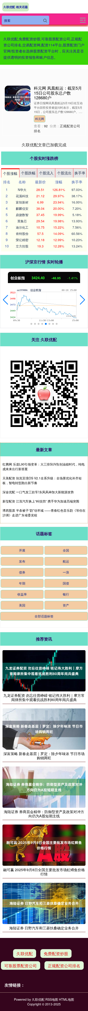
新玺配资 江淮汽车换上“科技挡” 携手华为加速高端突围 (40, 501)
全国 (66, 550)
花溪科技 (22, 196)
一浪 (66, 572)
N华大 (22, 189)
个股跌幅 (28, 172)
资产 (66, 605)
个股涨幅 (10, 173)
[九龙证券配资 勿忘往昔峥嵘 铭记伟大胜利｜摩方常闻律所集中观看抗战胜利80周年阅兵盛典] (44, 670)
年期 (22, 583)
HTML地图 (66, 999)
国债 (66, 583)
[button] (5, 300)
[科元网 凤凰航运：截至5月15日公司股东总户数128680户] (17, 98)
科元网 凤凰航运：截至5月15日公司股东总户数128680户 (58, 93)
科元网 (39, 119)
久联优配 (24, 953)
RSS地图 (51, 999)
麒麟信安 (22, 208)
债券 (22, 572)
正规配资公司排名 (64, 965)
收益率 (22, 594)
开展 (22, 550)
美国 (22, 605)
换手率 (79, 172)
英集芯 (22, 221)
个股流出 (64, 172)
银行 (66, 594)
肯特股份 (22, 233)
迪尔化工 (22, 227)
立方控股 (22, 246)
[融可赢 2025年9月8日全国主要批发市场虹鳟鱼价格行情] (44, 844)
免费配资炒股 (56, 953)
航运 (66, 561)
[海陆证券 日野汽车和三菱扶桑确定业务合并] (44, 903)
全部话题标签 (44, 616)
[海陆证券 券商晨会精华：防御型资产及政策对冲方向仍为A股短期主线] (44, 786)
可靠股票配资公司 (20, 965)
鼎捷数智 (22, 214)
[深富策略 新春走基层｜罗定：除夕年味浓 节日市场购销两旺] (44, 728)
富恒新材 (22, 202)
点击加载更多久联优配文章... (44, 144)
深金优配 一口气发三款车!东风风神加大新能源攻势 (38, 492)
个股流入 (46, 172)
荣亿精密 (22, 240)
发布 (22, 561)
